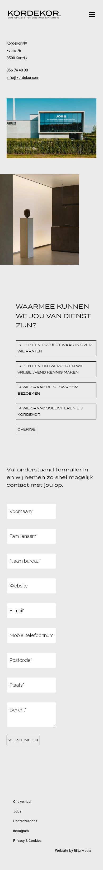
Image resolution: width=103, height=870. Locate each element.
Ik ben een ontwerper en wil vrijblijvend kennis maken (50, 369)
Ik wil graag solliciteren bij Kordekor (50, 411)
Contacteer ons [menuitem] (25, 821)
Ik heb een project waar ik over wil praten (54, 348)
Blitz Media (82, 850)
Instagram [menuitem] (21, 831)
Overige (26, 429)
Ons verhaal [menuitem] (22, 801)
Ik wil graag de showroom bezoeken (47, 390)
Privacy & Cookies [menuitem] (27, 840)
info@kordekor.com (23, 77)
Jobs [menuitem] (17, 811)
